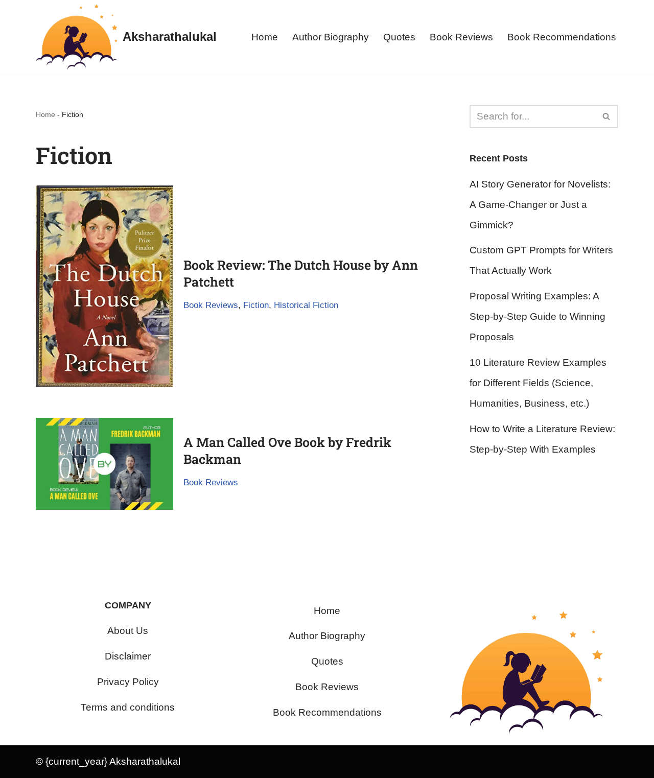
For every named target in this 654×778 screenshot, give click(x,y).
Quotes (399, 37)
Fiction (256, 305)
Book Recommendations (561, 37)
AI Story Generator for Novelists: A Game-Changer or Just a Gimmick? (540, 204)
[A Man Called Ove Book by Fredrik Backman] (104, 464)
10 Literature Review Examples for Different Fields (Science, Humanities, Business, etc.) (538, 383)
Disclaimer (128, 656)
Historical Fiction (306, 305)
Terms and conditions (128, 707)
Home (264, 37)
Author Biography (330, 37)
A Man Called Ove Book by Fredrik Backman (287, 450)
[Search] (606, 116)
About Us (127, 630)
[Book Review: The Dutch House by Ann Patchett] (104, 286)
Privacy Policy (128, 681)
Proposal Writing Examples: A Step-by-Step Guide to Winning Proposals (537, 316)
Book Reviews (461, 37)
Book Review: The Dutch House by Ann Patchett (300, 273)
